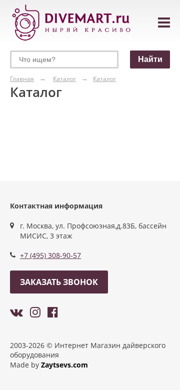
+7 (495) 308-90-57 (50, 255)
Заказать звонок (59, 282)
